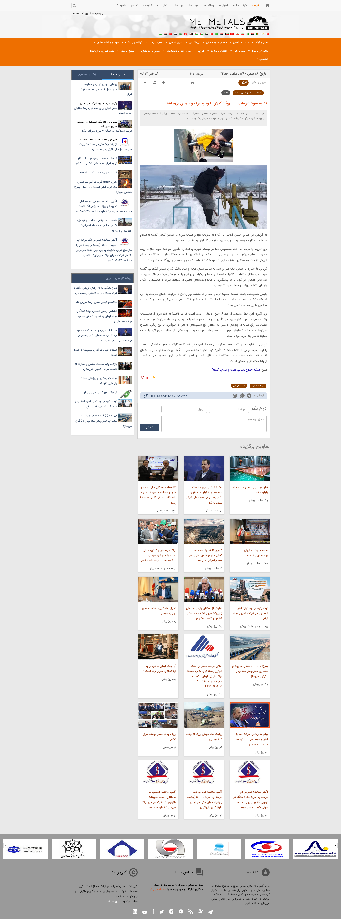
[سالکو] (315, 849)
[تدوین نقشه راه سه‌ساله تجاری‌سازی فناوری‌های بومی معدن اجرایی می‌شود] (204, 531)
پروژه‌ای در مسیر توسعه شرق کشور (159, 737)
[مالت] (211, 33)
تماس (134, 5)
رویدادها (194, 5)
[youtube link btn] (144, 912)
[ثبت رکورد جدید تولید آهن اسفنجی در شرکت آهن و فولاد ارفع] (250, 589)
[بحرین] (268, 33)
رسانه (211, 5)
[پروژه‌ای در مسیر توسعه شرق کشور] (158, 715)
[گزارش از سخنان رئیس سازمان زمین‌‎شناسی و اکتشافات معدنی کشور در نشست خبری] (204, 589)
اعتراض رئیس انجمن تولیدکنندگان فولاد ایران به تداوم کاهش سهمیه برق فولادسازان (104, 316)
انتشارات (165, 5)
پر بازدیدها (118, 74)
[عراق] (221, 33)
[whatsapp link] (242, 396)
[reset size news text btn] (154, 83)
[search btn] (74, 6)
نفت (226, 93)
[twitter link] (235, 396)
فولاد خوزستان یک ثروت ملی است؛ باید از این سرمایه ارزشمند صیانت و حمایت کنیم (158, 555)
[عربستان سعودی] (180, 33)
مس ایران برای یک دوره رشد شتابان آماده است (103, 111)
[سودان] (206, 33)
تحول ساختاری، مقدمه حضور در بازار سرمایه (159, 611)
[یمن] (165, 33)
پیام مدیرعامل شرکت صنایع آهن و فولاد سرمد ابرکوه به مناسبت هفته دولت (251, 739)
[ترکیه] (170, 33)
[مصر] (252, 33)
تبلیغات (147, 5)
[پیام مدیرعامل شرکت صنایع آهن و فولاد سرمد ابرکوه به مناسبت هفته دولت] (250, 715)
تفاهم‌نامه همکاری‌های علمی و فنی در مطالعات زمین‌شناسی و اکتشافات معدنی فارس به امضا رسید (158, 495)
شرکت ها (241, 5)
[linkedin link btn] (135, 912)
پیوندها (179, 5)
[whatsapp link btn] (181, 912)
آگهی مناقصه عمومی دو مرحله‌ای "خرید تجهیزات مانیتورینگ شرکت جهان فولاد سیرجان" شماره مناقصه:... (159, 800)
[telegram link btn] (210, 912)
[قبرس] (262, 33)
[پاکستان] (247, 33)
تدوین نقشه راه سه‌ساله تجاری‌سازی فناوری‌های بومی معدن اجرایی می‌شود (204, 555)
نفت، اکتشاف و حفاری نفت (248, 93)
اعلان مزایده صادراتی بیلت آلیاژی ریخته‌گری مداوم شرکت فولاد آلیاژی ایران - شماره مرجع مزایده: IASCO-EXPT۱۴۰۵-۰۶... (204, 676)
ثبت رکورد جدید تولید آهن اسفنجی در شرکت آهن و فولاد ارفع (250, 613)
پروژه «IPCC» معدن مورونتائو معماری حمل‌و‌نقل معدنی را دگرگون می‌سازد (250, 671)
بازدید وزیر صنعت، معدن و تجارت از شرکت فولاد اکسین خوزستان (96, 367)
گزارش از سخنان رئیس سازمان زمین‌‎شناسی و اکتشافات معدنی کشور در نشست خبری (203, 613)
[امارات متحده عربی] (160, 33)
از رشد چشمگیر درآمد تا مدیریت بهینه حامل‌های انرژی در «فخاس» (105, 147)
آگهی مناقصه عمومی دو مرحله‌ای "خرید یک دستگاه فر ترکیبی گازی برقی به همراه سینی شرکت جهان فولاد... (251, 800)
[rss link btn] (190, 912)
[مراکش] (232, 33)
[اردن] (196, 33)
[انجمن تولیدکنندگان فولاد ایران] (170, 849)
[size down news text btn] (145, 83)
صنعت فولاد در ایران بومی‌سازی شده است (255, 553)
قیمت (255, 5)
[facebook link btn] (153, 912)
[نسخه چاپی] (175, 83)
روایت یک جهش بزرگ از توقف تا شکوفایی (204, 737)
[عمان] (201, 33)
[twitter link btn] (161, 912)
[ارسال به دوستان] (184, 83)
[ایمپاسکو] (122, 849)
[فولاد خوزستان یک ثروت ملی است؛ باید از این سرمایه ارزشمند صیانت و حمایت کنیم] (158, 531)
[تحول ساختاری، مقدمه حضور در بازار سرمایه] (158, 589)
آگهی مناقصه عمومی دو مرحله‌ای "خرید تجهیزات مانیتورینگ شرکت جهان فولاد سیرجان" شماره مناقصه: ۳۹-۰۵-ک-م (104, 206)
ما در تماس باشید (157, 889)
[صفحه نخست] (268, 5)
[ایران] (242, 33)
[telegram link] (249, 396)
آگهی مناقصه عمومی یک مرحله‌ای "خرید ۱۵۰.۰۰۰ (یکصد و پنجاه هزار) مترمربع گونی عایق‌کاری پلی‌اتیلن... (204, 800)
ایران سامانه (114, 901)
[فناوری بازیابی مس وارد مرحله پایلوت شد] (250, 468)
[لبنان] (237, 33)
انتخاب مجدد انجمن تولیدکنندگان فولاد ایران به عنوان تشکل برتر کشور (96, 161)
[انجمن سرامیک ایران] (74, 849)
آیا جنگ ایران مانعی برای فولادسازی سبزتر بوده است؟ (159, 669)
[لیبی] (216, 33)
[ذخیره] (192, 83)
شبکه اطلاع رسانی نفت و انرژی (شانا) (236, 370)
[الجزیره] (257, 33)
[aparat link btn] (200, 911)
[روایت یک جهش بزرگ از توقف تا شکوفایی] (204, 715)
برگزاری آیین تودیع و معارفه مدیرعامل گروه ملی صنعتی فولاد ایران (106, 89)
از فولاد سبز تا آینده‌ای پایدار (100, 392)
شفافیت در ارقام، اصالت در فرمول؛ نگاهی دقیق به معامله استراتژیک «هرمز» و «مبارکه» (104, 225)
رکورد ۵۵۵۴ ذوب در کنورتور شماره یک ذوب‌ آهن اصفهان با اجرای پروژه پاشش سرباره (103, 187)
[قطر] (191, 33)
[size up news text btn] (163, 83)
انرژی (243, 82)
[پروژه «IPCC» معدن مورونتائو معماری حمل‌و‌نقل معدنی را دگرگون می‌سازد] (250, 647)
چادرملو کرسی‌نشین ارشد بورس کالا (96, 302)
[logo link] (230, 25)
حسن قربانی (239, 386)
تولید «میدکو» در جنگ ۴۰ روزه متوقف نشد (107, 130)
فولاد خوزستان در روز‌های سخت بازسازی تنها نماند (98, 381)
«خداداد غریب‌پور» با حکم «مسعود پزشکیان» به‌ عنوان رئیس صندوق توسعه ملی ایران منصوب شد (204, 495)
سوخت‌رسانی (258, 386)
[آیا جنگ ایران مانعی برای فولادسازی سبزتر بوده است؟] (158, 647)
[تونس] (185, 33)
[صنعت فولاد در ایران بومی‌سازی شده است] (250, 531)
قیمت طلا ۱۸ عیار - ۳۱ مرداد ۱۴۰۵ (98, 172)
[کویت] (227, 33)
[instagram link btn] (171, 912)
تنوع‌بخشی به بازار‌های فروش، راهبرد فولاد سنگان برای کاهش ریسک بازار (95, 290)
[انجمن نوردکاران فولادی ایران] (267, 849)
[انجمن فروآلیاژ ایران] (219, 849)
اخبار (225, 5)
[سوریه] (175, 33)
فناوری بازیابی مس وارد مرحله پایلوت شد (250, 490)
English (121, 5)
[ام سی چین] (25, 849)
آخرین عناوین (87, 74)
